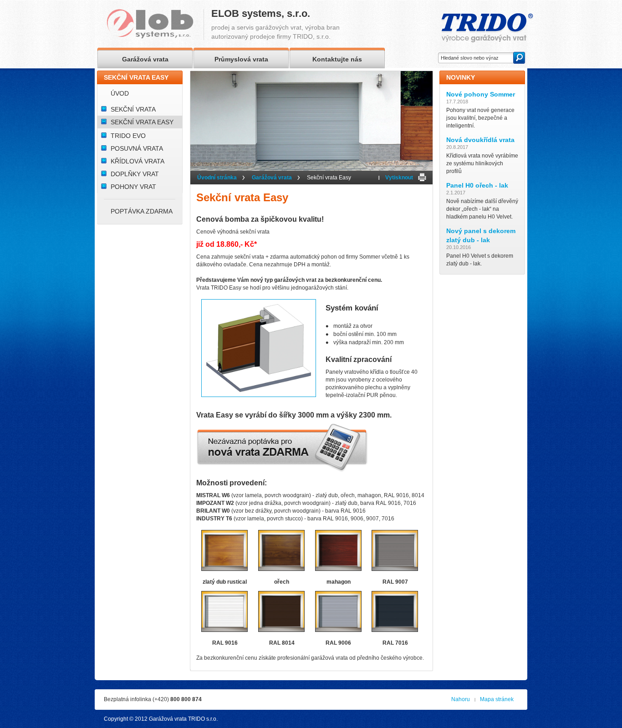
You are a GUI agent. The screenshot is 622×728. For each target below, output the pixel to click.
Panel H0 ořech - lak (477, 185)
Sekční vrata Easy (142, 122)
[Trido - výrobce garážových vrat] (487, 28)
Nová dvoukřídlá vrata (480, 139)
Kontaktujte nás (337, 59)
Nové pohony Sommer (480, 94)
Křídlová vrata (137, 161)
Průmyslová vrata (241, 59)
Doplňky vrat (135, 174)
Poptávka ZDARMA (142, 211)
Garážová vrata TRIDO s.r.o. (183, 719)
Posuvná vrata (137, 148)
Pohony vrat (133, 186)
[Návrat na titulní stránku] (155, 24)
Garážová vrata (272, 177)
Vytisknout (399, 177)
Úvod (120, 93)
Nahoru (460, 699)
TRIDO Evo (128, 135)
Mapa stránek (497, 699)
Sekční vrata (133, 109)
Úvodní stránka (217, 177)
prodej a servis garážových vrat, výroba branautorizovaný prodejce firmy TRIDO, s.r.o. (275, 24)
